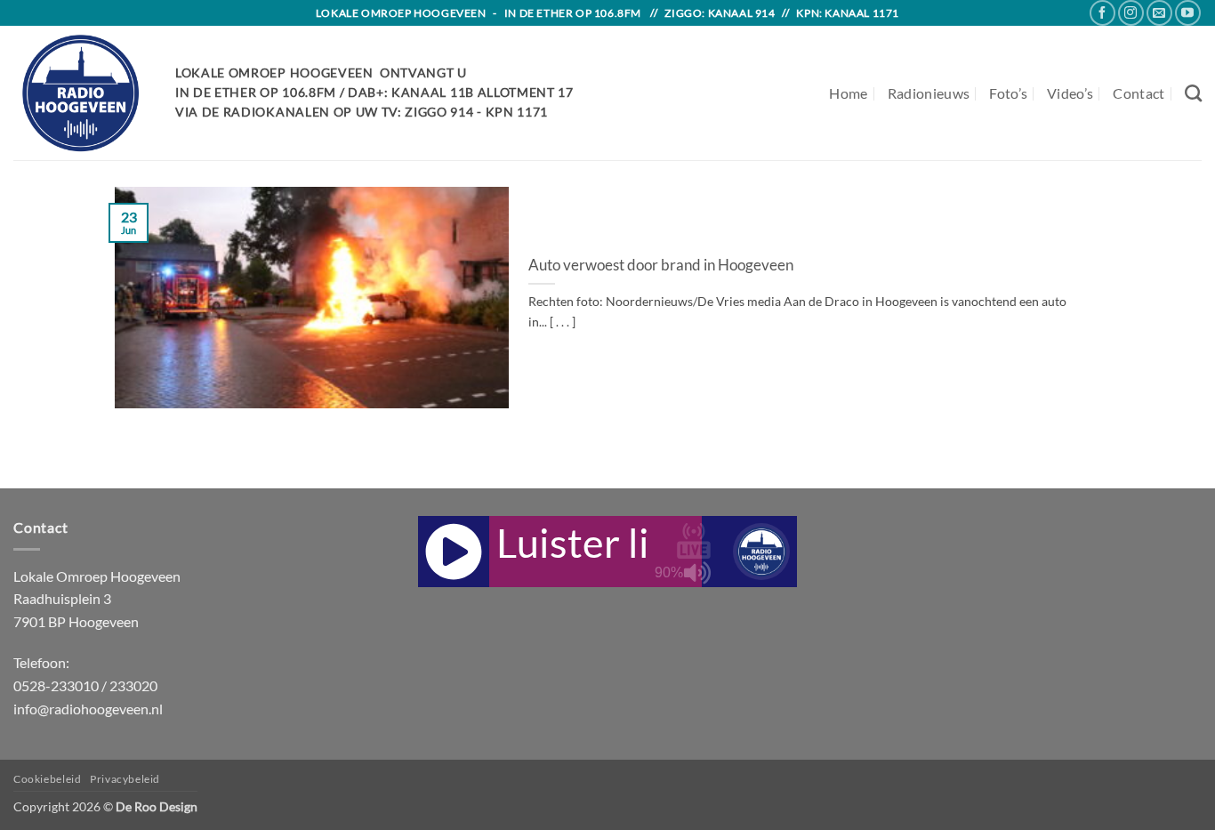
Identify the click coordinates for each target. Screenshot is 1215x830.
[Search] (1193, 93)
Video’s (1070, 93)
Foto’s (1008, 93)
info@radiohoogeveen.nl (88, 708)
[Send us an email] (1159, 13)
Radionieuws (929, 93)
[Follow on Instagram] (1131, 13)
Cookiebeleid (47, 779)
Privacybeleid (125, 779)
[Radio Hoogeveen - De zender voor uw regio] (81, 93)
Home (848, 93)
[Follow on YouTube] (1188, 13)
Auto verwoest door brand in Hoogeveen (660, 265)
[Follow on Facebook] (1102, 13)
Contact (1138, 93)
